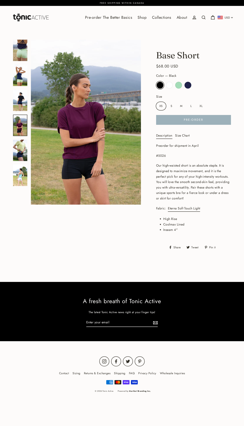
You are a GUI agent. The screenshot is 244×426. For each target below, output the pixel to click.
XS (161, 106)
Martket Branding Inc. (140, 391)
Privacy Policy (147, 373)
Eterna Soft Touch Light (184, 208)
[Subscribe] (155, 322)
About (182, 17)
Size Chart (182, 135)
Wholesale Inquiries (172, 373)
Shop (142, 17)
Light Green (179, 85)
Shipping (119, 373)
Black (160, 85)
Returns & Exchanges (97, 373)
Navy (188, 85)
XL (201, 106)
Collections (161, 17)
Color (166, 75)
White (169, 85)
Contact (64, 373)
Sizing (76, 373)
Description (164, 135)
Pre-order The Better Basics (108, 17)
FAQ (132, 373)
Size (159, 96)
